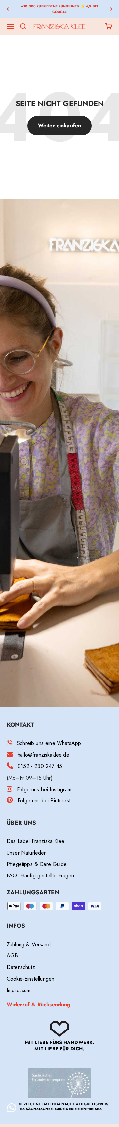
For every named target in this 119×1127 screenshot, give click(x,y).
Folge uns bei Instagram (44, 789)
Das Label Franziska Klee (35, 841)
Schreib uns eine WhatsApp (49, 743)
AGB (12, 955)
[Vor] (111, 9)
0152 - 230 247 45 (40, 766)
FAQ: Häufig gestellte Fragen (40, 875)
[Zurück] (8, 9)
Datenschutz (21, 967)
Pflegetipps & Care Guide (37, 864)
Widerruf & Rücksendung (39, 1004)
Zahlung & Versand (29, 944)
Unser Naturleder (26, 853)
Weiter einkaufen (59, 125)
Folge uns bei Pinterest (44, 800)
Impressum (18, 990)
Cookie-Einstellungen (30, 979)
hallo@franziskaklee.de (43, 754)
